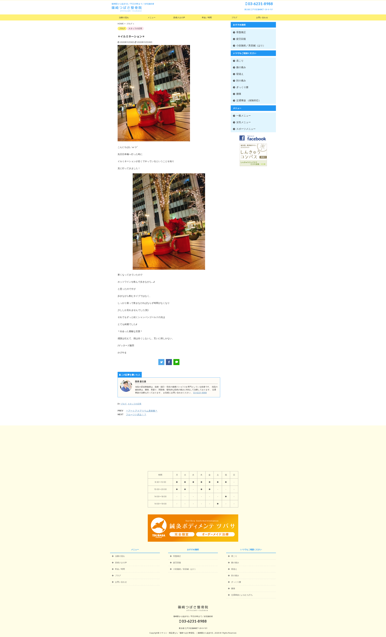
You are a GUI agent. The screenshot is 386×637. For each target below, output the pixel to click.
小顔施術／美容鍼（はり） (250, 45)
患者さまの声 (179, 17)
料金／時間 (207, 17)
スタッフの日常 (134, 404)
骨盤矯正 (241, 32)
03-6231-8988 (260, 3)
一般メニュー (243, 115)
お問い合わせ (262, 17)
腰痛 (238, 93)
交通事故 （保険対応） (248, 100)
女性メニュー (243, 122)
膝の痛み (241, 67)
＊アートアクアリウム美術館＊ (142, 410)
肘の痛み (241, 80)
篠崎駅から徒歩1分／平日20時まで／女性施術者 (193, 616)
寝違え (240, 74)
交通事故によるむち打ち (242, 595)
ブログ (234, 17)
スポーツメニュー (246, 128)
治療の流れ (124, 17)
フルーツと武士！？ (136, 414)
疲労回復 (241, 38)
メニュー (151, 17)
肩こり (240, 60)
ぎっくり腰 (242, 87)
